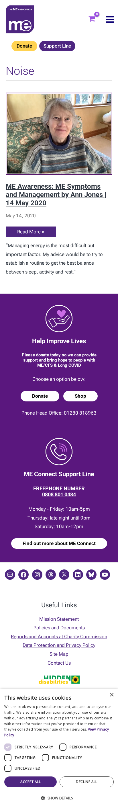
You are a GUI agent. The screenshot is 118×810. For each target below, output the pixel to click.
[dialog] (59, 749)
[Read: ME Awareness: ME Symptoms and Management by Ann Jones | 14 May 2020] (59, 133)
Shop (80, 396)
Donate (24, 46)
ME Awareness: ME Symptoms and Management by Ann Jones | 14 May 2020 (56, 194)
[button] (59, 798)
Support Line (57, 46)
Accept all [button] (30, 781)
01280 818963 (80, 413)
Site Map (59, 654)
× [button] (111, 695)
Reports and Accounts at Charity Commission (59, 636)
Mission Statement (59, 619)
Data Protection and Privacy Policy (59, 645)
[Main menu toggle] (110, 19)
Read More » (31, 233)
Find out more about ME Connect (59, 543)
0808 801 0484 (59, 494)
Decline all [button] (86, 781)
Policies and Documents (59, 628)
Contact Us (59, 663)
